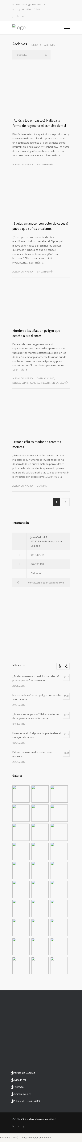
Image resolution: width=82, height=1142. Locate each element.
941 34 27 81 (37, 555)
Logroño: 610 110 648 (28, 9)
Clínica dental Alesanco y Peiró (38, 1119)
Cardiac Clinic (45, 378)
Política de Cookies (24, 1072)
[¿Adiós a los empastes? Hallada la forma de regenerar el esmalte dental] (41, 99)
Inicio (34, 45)
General (35, 382)
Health (45, 382)
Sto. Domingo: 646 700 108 (30, 4)
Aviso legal (19, 1080)
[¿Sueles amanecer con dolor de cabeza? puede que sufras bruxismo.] (41, 202)
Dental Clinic (20, 382)
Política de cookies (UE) (26, 1101)
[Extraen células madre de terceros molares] (41, 421)
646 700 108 (37, 564)
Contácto (18, 1087)
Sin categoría (45, 164)
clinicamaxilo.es (22, 1094)
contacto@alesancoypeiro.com (46, 582)
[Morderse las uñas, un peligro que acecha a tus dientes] (41, 310)
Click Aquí (36, 573)
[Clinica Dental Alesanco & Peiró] (38, 27)
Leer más (52, 155)
